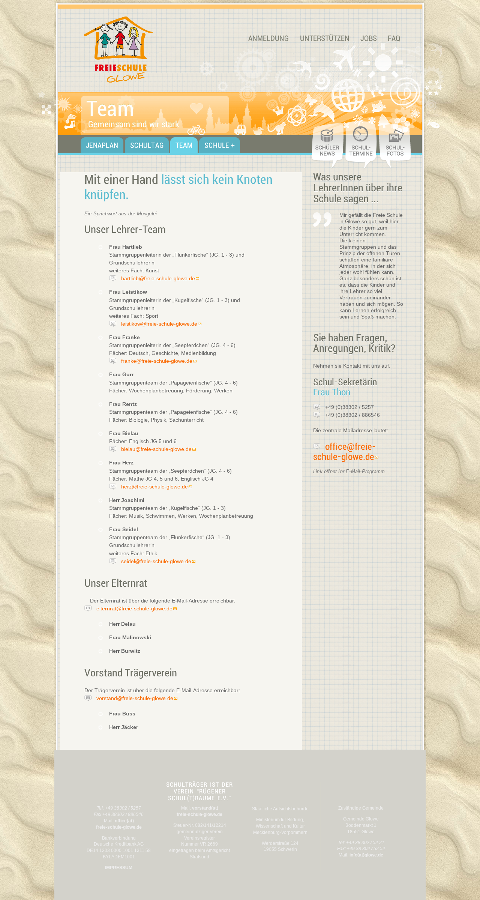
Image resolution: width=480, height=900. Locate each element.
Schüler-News (328, 145)
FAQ (394, 38)
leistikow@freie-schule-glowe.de (159, 324)
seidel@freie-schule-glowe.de (156, 561)
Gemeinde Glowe (361, 791)
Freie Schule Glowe (140, 49)
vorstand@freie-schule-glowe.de (134, 698)
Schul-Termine (362, 145)
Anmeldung (268, 38)
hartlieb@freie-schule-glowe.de (158, 278)
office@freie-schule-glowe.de (344, 452)
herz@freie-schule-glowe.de (154, 487)
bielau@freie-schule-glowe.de (156, 449)
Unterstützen (325, 38)
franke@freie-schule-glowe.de (156, 361)
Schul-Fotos (395, 145)
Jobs (368, 38)
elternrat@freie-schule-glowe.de (134, 609)
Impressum (118, 867)
